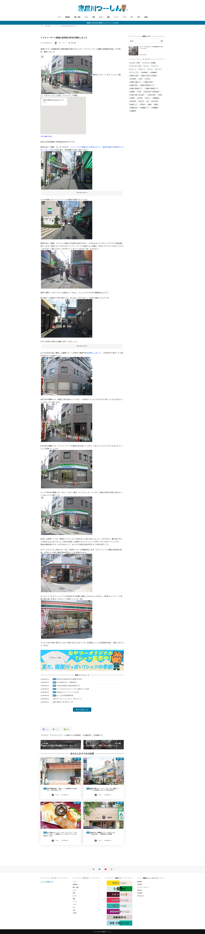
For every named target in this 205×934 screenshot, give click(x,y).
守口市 (148, 79)
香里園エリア (98, 735)
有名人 (148, 98)
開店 (156, 104)
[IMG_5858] (66, 469)
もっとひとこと (82, 709)
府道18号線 (152, 95)
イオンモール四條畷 (149, 63)
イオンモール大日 (136, 66)
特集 (93, 17)
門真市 (143, 104)
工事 (139, 91)
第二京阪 (155, 101)
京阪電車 (145, 72)
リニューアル (135, 72)
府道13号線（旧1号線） (138, 95)
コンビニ (45, 735)
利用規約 (139, 884)
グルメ (86, 17)
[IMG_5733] (66, 422)
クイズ (124, 17)
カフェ (147, 66)
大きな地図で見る (46, 136)
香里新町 (133, 111)
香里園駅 (155, 108)
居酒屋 (133, 91)
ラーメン (159, 69)
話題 (108, 17)
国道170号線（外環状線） (149, 75)
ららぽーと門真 (135, 63)
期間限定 (156, 98)
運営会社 (139, 890)
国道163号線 (134, 75)
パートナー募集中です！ (47, 881)
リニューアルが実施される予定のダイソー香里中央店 (90, 147)
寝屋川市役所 (149, 82)
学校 (141, 79)
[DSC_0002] (66, 269)
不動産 (146, 17)
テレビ (151, 69)
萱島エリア (134, 104)
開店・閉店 (77, 17)
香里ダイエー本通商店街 (73, 735)
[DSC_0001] (66, 74)
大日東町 (133, 79)
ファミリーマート (57, 735)
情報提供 (67, 17)
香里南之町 (87, 735)
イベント (116, 17)
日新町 (133, 98)
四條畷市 (154, 72)
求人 (132, 17)
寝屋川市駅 (134, 85)
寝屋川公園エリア (136, 82)
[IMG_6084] (66, 619)
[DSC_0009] (66, 220)
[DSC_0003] (66, 318)
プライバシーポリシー (143, 887)
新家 (160, 95)
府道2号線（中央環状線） (152, 91)
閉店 (150, 104)
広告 (138, 17)
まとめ (101, 17)
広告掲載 (139, 893)
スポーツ (142, 69)
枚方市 (142, 101)
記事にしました (94, 353)
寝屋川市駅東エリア (136, 88)
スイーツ (133, 69)
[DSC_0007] (66, 170)
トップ (59, 17)
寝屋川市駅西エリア (152, 88)
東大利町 (133, 101)
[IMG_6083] (66, 573)
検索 (162, 41)
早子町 (140, 98)
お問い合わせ (140, 896)
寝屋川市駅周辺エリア (147, 85)
